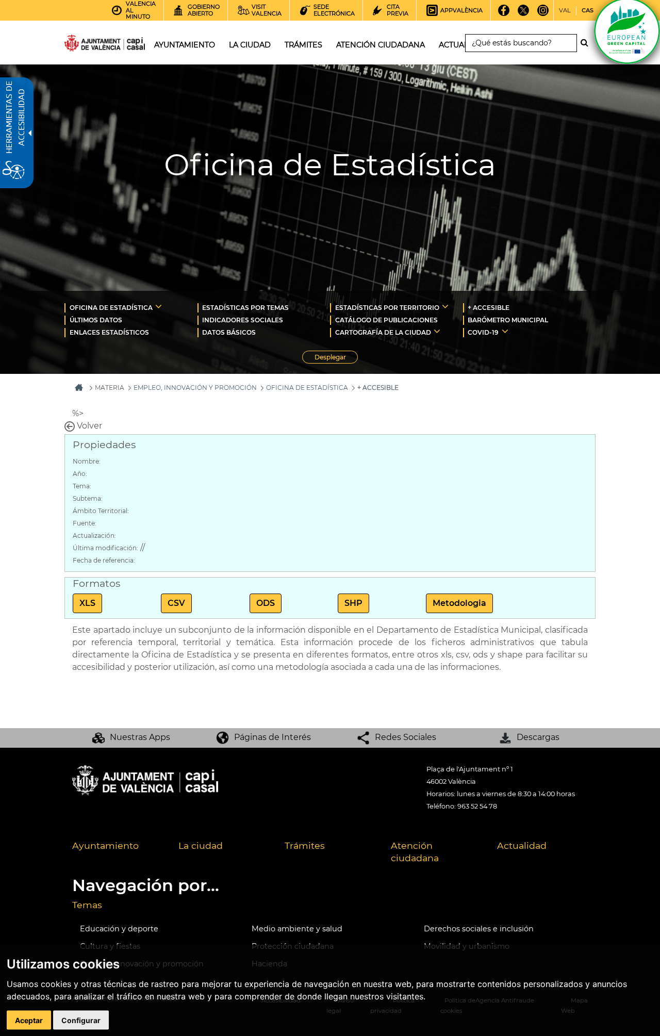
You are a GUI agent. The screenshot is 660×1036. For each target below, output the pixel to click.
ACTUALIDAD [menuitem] (463, 45)
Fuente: (84, 523)
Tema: (82, 486)
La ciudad (200, 845)
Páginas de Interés (272, 737)
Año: (80, 474)
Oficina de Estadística (307, 387)
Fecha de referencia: (104, 560)
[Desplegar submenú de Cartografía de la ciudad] (437, 331)
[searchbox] (521, 43)
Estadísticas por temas (245, 307)
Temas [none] (87, 904)
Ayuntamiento (105, 845)
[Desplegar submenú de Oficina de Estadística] (158, 306)
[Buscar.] (587, 43)
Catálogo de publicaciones (386, 320)
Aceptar (29, 1020)
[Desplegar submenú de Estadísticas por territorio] (445, 306)
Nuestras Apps (140, 737)
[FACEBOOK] (503, 14)
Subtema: (88, 498)
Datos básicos (229, 332)
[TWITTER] (523, 14)
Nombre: (87, 461)
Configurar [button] (81, 1020)
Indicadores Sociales (242, 320)
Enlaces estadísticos (109, 332)
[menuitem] (130, 307)
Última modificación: (105, 548)
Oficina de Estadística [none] (111, 307)
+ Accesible (488, 307)
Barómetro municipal (508, 320)
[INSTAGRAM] (543, 14)
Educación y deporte (119, 928)
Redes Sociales (405, 737)
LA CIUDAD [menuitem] (250, 45)
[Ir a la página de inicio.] (86, 45)
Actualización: (94, 535)
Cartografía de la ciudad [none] (383, 332)
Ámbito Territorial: (101, 511)
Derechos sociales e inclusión (479, 928)
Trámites (305, 845)
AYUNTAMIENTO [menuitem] (184, 45)
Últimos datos (96, 320)
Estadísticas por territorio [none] (387, 307)
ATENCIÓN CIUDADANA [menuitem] (380, 45)
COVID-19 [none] (483, 332)
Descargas (538, 737)
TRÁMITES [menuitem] (303, 45)
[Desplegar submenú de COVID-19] (505, 331)
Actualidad (522, 845)
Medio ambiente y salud (297, 928)
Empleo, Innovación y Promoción (195, 387)
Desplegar (336, 358)
